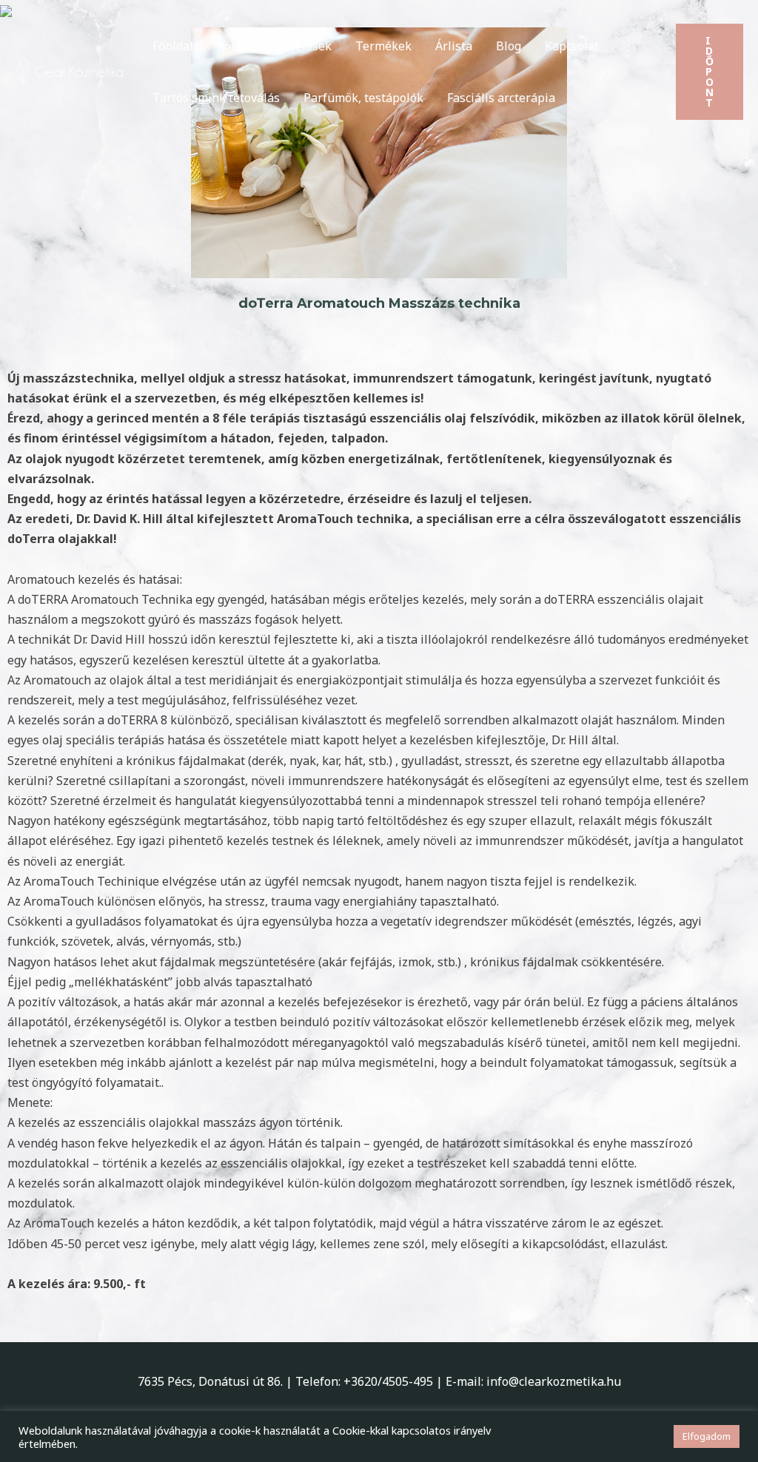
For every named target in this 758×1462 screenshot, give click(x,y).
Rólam (234, 46)
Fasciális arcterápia (501, 98)
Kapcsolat (572, 46)
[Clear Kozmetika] (70, 70)
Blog (508, 46)
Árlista (453, 46)
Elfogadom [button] (706, 1436)
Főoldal (172, 46)
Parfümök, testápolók (363, 98)
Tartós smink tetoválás (216, 98)
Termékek (383, 46)
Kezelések (303, 46)
